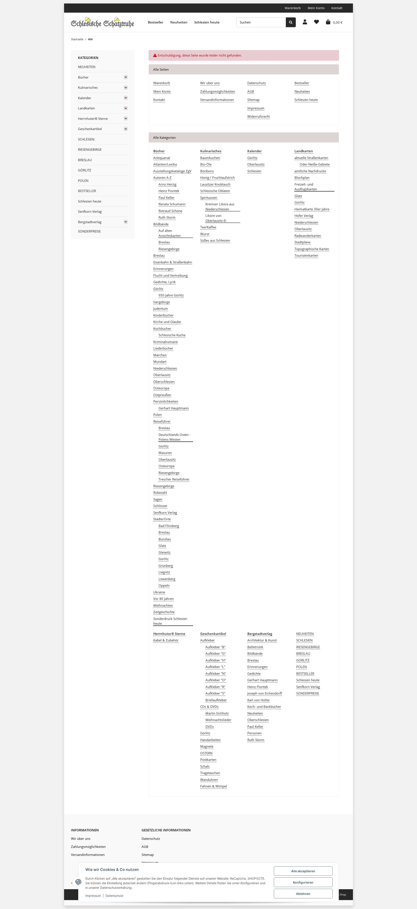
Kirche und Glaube (167, 322)
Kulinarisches (88, 87)
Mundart (159, 361)
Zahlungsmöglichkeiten (217, 91)
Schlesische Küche (172, 335)
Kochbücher (162, 328)
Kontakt (337, 8)
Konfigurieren (303, 882)
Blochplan (302, 177)
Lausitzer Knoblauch (215, 184)
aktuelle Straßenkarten (311, 158)
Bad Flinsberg (169, 526)
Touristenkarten (306, 255)
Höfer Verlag (304, 215)
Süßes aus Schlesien (215, 240)
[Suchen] (291, 22)
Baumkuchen (210, 158)
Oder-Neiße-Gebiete (315, 164)
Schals (205, 766)
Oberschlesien (164, 381)
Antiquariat (161, 158)
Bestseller (155, 22)
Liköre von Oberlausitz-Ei (215, 218)
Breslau (164, 242)
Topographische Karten (312, 249)
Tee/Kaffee (208, 227)
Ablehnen (303, 894)
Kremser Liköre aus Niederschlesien (219, 206)
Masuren (165, 452)
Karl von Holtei (258, 700)
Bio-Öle (206, 164)
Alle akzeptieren (303, 871)
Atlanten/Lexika (165, 164)
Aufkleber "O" (215, 680)
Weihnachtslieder (218, 720)
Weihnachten (163, 605)
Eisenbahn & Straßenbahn (172, 262)
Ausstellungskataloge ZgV (172, 171)
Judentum (160, 308)
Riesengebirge (169, 249)
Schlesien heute (207, 22)
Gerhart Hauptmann (174, 408)
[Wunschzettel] (317, 22)
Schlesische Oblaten (215, 191)
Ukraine (159, 592)
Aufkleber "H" (215, 660)
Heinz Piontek (169, 191)
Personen (254, 733)
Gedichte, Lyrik (164, 282)
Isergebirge (161, 302)
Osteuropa (161, 388)
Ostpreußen (162, 395)
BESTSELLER (305, 673)
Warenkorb (293, 8)
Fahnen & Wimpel (213, 786)
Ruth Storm (167, 217)
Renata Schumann (172, 204)
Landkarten (86, 108)
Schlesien (254, 171)
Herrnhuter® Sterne (93, 118)
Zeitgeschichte (164, 612)
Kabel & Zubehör (166, 640)
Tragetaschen (210, 773)
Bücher (83, 77)
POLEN (301, 667)
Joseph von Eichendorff (264, 693)
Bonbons (207, 171)
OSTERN (206, 753)
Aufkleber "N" (215, 673)
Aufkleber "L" (215, 667)
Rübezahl (160, 492)
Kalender (84, 98)
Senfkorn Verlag (165, 512)
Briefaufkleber (216, 700)
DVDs (209, 726)
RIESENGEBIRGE (308, 647)
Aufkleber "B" (215, 647)
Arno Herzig (167, 184)
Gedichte (254, 673)
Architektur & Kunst (262, 640)
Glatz (162, 545)
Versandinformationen (217, 99)
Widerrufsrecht (258, 116)
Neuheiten (178, 22)
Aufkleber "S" (215, 693)
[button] (305, 22)
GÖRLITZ (302, 660)
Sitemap (253, 99)
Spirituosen (208, 197)
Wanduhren (209, 779)
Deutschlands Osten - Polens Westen (174, 437)
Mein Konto (316, 8)
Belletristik (255, 647)
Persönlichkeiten (165, 401)
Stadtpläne (302, 242)
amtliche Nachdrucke (310, 171)
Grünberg (166, 565)
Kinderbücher (163, 315)
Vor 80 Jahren (163, 598)
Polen (157, 414)
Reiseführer (161, 421)
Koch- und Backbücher (264, 706)
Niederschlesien (165, 368)
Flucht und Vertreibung (170, 275)
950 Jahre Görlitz (171, 295)
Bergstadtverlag (89, 222)
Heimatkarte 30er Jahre (312, 209)
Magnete (206, 746)
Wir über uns (210, 83)
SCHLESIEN (304, 640)
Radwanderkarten (308, 235)
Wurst (204, 234)
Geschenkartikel (90, 129)
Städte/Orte (162, 519)
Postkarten (208, 759)
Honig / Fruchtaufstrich (217, 177)
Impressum (255, 108)
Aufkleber (207, 640)
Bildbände (161, 224)
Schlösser (160, 506)
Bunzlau (165, 539)
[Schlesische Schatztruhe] (102, 22)
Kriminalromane (165, 342)
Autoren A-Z (162, 177)
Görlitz (158, 288)
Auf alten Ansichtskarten (170, 233)
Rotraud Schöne (170, 211)
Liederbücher (163, 348)
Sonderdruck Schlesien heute (170, 621)
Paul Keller (166, 197)
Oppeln (164, 585)
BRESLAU (303, 653)
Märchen (160, 355)
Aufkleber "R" (215, 687)
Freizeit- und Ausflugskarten (306, 186)
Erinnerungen (163, 268)
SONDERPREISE (307, 693)
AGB (250, 91)
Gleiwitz (164, 552)
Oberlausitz (161, 375)
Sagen (157, 499)
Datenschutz (256, 83)
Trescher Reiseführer (174, 479)
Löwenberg (167, 579)
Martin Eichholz (217, 713)
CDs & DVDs (209, 706)
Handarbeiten (210, 740)
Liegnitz (164, 572)
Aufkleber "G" (215, 653)
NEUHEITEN (305, 633)
